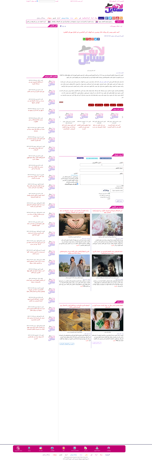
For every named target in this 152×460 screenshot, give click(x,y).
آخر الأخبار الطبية (97, 342)
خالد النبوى (91, 105)
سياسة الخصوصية (18, 450)
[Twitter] (92, 158)
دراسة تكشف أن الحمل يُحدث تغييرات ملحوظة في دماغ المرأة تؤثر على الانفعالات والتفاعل (79, 21)
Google (28, 1)
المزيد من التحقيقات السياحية (67, 343)
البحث (56, 1)
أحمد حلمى (106, 81)
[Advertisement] (65, 8)
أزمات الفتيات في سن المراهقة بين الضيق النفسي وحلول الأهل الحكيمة (36, 21)
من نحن (85, 450)
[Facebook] (106, 158)
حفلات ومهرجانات (114, 26)
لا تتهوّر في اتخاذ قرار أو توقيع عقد (36, 110)
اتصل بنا (41, 450)
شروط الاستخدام (74, 175)
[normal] (63, 26)
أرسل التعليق (119, 201)
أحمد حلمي (113, 105)
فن (121, 26)
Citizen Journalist (75, 450)
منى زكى (101, 81)
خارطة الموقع (97, 450)
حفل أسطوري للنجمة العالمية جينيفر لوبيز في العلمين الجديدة (84, 127)
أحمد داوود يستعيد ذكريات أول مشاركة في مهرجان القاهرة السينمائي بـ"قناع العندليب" (69, 127)
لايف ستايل (34, 1)
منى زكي (106, 105)
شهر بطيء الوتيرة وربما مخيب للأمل (35, 91)
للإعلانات (52, 450)
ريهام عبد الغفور (99, 105)
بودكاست (109, 450)
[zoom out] (65, 26)
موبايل (29, 450)
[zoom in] (61, 26)
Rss (64, 450)
